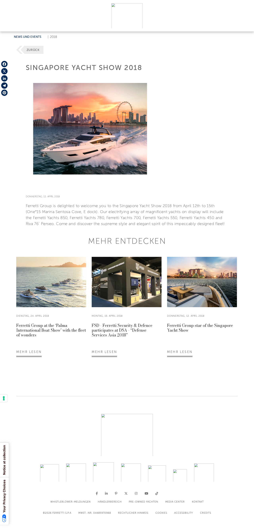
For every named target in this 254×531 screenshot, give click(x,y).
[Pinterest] (4, 92)
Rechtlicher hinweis (133, 513)
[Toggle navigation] (246, 24)
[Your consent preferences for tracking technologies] (4, 398)
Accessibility (183, 513)
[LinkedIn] (4, 78)
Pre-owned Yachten (143, 501)
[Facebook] (4, 64)
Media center (175, 501)
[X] (4, 71)
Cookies (161, 513)
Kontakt (198, 501)
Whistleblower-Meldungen (70, 501)
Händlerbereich (110, 501)
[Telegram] (4, 85)
